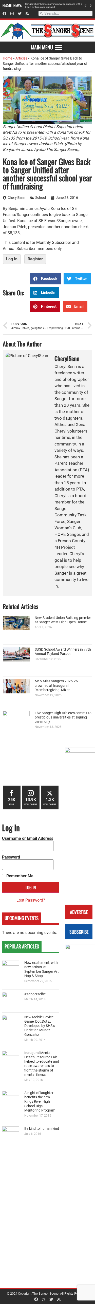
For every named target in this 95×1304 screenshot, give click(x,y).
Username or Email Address (27, 838)
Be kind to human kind (41, 1128)
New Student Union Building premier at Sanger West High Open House (63, 620)
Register (35, 259)
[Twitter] (20, 13)
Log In (11, 259)
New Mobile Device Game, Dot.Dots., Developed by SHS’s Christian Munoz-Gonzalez (39, 1026)
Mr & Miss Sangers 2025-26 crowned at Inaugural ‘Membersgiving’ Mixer (56, 685)
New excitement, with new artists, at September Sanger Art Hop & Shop (41, 969)
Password (11, 857)
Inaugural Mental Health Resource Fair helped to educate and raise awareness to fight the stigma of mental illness (41, 1064)
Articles (21, 58)
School (40, 198)
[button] (85, 5)
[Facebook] (4, 13)
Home (7, 58)
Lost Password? (30, 900)
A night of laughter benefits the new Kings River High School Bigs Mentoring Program (39, 1102)
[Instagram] (12, 13)
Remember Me (19, 876)
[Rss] (27, 13)
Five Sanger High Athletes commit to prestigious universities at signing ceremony (63, 717)
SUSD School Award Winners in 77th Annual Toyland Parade (63, 651)
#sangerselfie (35, 994)
